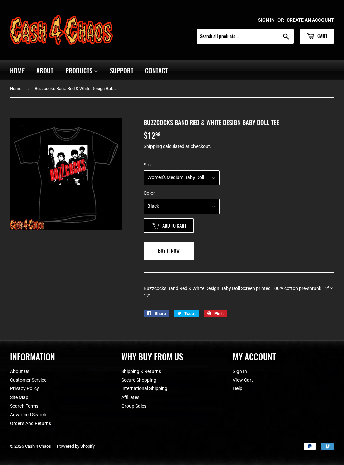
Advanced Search (28, 414)
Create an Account (310, 20)
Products (79, 70)
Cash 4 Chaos (38, 446)
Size (148, 164)
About (44, 70)
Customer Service (28, 380)
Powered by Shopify (76, 446)
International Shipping (144, 388)
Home (17, 70)
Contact (156, 70)
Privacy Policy (24, 388)
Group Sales (133, 406)
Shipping (153, 146)
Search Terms (24, 406)
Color (149, 193)
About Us (19, 371)
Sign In (240, 371)
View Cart (243, 380)
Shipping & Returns (141, 371)
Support (121, 70)
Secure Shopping (138, 380)
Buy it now (169, 250)
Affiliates (130, 397)
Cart (321, 35)
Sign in (266, 20)
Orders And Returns (30, 423)
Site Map (19, 397)
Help (237, 388)
